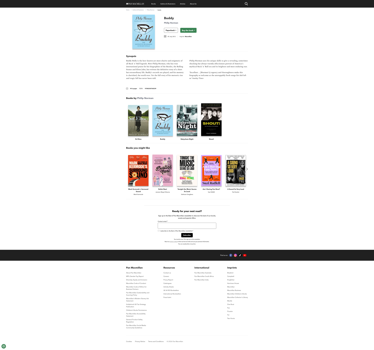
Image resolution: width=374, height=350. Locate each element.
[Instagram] (235, 255)
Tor (228, 315)
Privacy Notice (140, 341)
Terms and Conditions (156, 341)
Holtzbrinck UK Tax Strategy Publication (136, 305)
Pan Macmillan (134, 267)
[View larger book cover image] (143, 32)
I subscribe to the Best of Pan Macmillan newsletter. (176, 231)
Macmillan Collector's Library (237, 297)
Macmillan (231, 287)
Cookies (129, 341)
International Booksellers (172, 294)
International (201, 267)
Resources (169, 267)
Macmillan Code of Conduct (136, 283)
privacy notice (173, 241)
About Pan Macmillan (133, 273)
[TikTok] (240, 255)
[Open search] (246, 3)
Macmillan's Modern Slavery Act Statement (137, 300)
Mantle (229, 301)
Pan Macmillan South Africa (204, 276)
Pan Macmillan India (201, 280)
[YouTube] (244, 255)
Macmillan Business (234, 290)
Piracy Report (168, 280)
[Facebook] (230, 255)
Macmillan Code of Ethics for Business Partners (136, 288)
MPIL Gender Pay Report (135, 276)
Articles (182, 4)
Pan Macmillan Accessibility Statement (136, 315)
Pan (228, 308)
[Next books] (247, 169)
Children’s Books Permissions (136, 310)
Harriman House (233, 283)
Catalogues (167, 283)
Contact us (167, 273)
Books (153, 4)
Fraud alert (167, 297)
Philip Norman (150, 10)
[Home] (135, 4)
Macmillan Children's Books (237, 294)
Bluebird (230, 273)
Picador (230, 311)
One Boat (230, 304)
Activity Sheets (168, 287)
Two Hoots (231, 318)
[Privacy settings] (3, 346)
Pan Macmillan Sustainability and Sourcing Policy (137, 294)
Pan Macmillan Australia (202, 273)
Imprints (232, 267)
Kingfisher (230, 280)
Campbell (230, 276)
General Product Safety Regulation (134, 321)
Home (127, 10)
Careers (166, 276)
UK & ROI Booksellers (171, 290)
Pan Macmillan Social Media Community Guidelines (136, 326)
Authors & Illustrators (167, 4)
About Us (193, 4)
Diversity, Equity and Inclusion (136, 280)
